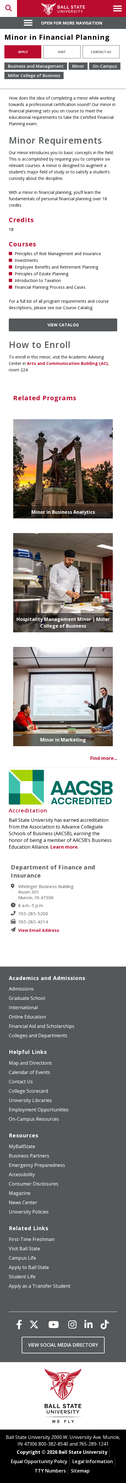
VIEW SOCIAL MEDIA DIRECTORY (63, 1345)
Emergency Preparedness (37, 1165)
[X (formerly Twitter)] (34, 1324)
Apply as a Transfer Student (39, 1286)
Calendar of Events (29, 1072)
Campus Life (22, 1258)
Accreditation (28, 810)
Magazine (19, 1193)
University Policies (29, 1212)
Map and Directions (30, 1063)
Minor (78, 66)
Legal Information (92, 1461)
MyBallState (22, 1146)
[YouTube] (53, 1324)
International (23, 1007)
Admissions (21, 989)
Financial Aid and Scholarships (41, 1026)
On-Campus (105, 66)
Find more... (103, 758)
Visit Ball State (24, 1248)
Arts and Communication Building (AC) (67, 363)
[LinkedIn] (88, 1324)
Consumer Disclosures (33, 1184)
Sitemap (80, 1471)
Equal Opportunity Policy (39, 1461)
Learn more (64, 847)
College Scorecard (28, 1091)
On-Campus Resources (34, 1119)
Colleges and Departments (38, 1035)
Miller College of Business (34, 75)
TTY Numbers (50, 1471)
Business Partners (29, 1156)
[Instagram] (72, 1324)
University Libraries (30, 1100)
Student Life (22, 1276)
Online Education (27, 1017)
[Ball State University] (63, 1397)
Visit (62, 52)
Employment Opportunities (39, 1109)
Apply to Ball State (29, 1267)
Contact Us (101, 52)
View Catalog (63, 325)
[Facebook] (19, 1324)
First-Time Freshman (32, 1239)
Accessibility (22, 1174)
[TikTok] (105, 1324)
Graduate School (27, 998)
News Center (23, 1202)
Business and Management (36, 66)
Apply (23, 52)
